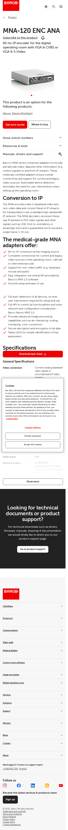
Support (6, 711)
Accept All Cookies (33, 445)
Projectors (8, 618)
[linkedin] (33, 786)
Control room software (14, 663)
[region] (33, 415)
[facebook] (19, 786)
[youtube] (61, 786)
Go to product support (32, 549)
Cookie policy (12, 419)
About (6, 755)
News (5, 735)
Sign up (10, 799)
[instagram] (5, 786)
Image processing (11, 675)
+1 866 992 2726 (15, 769)
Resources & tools (15, 146)
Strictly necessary (32, 436)
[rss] (47, 786)
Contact (7, 743)
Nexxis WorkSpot (22, 113)
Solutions (7, 703)
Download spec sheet (30, 354)
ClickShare (8, 606)
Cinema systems (10, 630)
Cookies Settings (33, 427)
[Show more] (33, 481)
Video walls (8, 642)
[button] (31, 95)
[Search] (53, 6)
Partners (7, 723)
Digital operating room (13, 683)
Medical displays (10, 650)
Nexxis (7, 113)
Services (7, 695)
